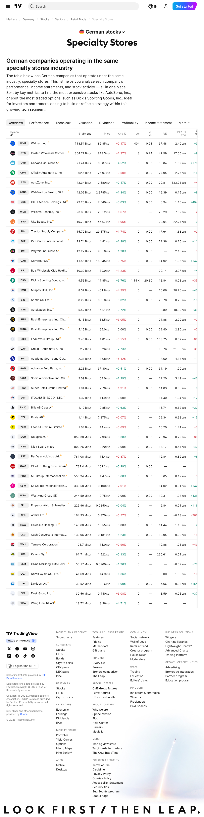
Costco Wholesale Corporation (49, 153)
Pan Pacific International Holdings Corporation (49, 241)
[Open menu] (8, 6)
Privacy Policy (101, 773)
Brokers (97, 667)
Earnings (61, 714)
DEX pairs (62, 671)
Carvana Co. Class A (44, 163)
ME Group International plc (48, 476)
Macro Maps (64, 748)
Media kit (98, 731)
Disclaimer (99, 769)
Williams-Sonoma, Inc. (45, 211)
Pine (59, 676)
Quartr (23, 714)
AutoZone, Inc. (40, 182)
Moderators (137, 659)
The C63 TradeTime (105, 752)
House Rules (138, 654)
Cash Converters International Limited (49, 534)
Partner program (176, 676)
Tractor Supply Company (47, 231)
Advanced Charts (176, 650)
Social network (139, 637)
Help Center (100, 722)
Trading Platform (176, 654)
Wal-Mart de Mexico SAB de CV (49, 192)
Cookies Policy (101, 778)
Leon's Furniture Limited (46, 427)
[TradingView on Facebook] (17, 648)
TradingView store (104, 744)
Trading (135, 671)
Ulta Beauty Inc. (41, 221)
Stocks (60, 649)
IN (155, 6)
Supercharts (64, 637)
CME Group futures (104, 688)
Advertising (172, 667)
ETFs (59, 654)
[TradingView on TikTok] (25, 656)
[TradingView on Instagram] (33, 648)
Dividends (62, 718)
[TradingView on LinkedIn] (9, 656)
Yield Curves (64, 739)
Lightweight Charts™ (178, 646)
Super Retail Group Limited (48, 388)
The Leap (98, 676)
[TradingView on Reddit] (33, 656)
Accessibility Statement (107, 782)
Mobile (60, 765)
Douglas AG (38, 436)
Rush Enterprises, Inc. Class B (49, 319)
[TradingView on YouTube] (25, 648)
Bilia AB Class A (41, 407)
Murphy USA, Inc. (42, 290)
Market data (100, 646)
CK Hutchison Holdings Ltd (48, 202)
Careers (97, 727)
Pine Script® (64, 752)
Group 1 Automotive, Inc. (47, 348)
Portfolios (62, 735)
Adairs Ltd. (38, 515)
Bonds (60, 658)
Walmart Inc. (39, 143)
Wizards (135, 697)
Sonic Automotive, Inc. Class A (49, 378)
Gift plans (98, 650)
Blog (95, 718)
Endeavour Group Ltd (45, 339)
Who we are (100, 709)
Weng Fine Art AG (42, 603)
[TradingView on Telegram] (17, 656)
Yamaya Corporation (44, 544)
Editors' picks (139, 680)
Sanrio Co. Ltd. (40, 299)
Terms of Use (101, 765)
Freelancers (137, 701)
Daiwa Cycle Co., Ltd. (45, 573)
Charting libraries (176, 641)
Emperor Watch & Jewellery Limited (49, 505)
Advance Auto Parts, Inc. (47, 368)
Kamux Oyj (38, 554)
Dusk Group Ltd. (41, 593)
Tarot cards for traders (107, 748)
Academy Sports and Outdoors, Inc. (49, 358)
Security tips (100, 787)
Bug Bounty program (106, 791)
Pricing (96, 641)
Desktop (61, 769)
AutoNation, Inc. (41, 309)
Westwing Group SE (44, 495)
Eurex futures (101, 692)
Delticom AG (39, 583)
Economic (62, 709)
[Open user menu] (166, 6)
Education (136, 676)
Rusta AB (37, 417)
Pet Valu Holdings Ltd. (45, 456)
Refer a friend (139, 646)
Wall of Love (138, 641)
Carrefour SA (39, 260)
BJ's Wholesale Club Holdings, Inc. (49, 270)
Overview (98, 662)
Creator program (141, 650)
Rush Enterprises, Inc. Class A (49, 329)
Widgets (170, 637)
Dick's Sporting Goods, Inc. (48, 280)
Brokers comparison (105, 671)
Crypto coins (64, 662)
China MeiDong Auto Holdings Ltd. (49, 564)
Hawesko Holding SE (44, 524)
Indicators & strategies (145, 692)
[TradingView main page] (18, 6)
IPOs (59, 722)
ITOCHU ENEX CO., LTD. (47, 397)
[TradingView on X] (9, 648)
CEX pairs (62, 667)
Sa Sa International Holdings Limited (49, 485)
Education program (177, 680)
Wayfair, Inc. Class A (44, 251)
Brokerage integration (179, 671)
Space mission (101, 714)
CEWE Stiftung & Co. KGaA (48, 466)
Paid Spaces (138, 706)
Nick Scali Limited (42, 446)
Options (61, 744)
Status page (100, 795)
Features (98, 637)
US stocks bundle (103, 697)
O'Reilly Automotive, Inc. (47, 172)
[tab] (15, 122)
